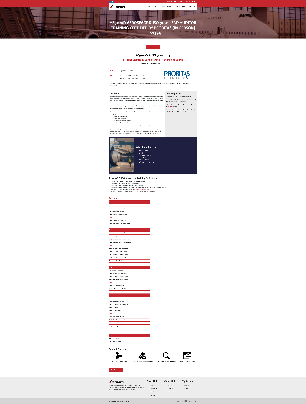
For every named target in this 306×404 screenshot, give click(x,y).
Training (155, 6)
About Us (170, 385)
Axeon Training (153, 388)
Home (149, 6)
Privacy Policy (171, 391)
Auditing (169, 6)
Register (188, 1)
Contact (189, 6)
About (183, 6)
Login (195, 1)
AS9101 (148, 189)
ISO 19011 (136, 189)
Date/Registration (153, 47)
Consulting (162, 6)
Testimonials (177, 6)
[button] (178, 2)
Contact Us (170, 388)
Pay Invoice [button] (169, 1)
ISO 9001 (142, 189)
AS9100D (170, 106)
